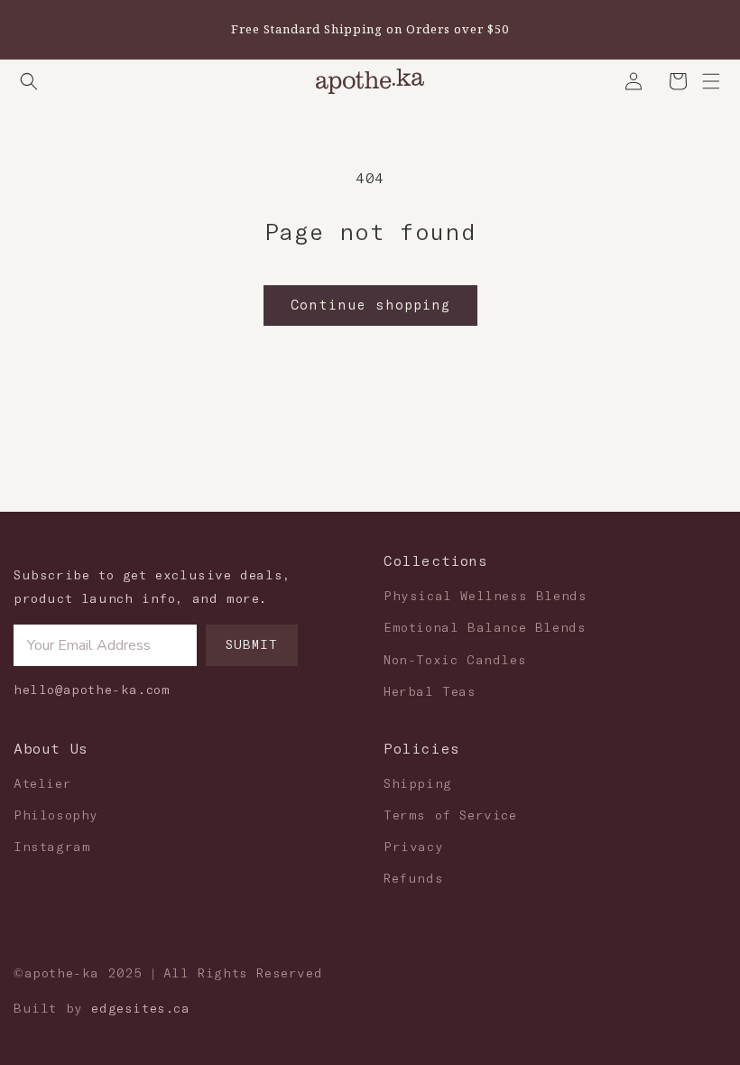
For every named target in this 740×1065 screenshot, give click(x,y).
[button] (29, 81)
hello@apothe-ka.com (92, 690)
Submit (252, 645)
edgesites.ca (140, 1009)
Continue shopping (370, 305)
